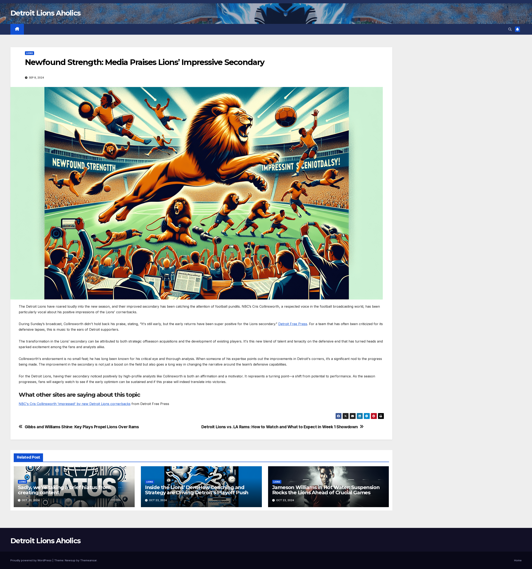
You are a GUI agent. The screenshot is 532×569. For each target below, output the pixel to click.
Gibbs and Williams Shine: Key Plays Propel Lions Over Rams (82, 427)
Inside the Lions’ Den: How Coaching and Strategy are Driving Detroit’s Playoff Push (196, 490)
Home (518, 560)
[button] (510, 29)
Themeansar (88, 560)
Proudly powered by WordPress (31, 560)
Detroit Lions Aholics (45, 13)
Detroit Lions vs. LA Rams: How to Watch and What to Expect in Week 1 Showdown (279, 427)
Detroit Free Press (292, 324)
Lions (29, 53)
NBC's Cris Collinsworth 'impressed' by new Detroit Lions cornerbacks (75, 404)
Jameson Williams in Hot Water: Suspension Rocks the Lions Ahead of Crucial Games (326, 490)
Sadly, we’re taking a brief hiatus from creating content (64, 490)
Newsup (70, 560)
